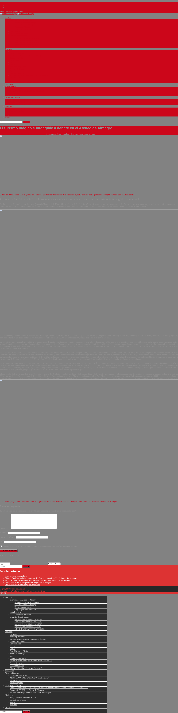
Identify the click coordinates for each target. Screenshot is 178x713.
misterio (85, 195)
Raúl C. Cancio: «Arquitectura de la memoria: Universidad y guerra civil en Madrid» (37, 580)
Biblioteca (8, 106)
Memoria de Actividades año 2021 (26, 45)
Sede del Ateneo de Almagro (24, 25)
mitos (91, 195)
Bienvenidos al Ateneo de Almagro (21, 20)
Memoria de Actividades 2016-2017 (27, 38)
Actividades (14, 195)
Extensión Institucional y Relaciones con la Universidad (29, 75)
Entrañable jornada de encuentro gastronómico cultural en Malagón (92, 501)
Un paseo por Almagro (22, 27)
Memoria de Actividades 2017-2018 (27, 40)
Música (12, 65)
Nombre (4, 533)
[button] (5, 564)
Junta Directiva (15, 31)
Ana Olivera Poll (59, 195)
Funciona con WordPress (10, 591)
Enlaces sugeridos (16, 95)
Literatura (13, 51)
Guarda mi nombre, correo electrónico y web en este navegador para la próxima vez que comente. (40, 546)
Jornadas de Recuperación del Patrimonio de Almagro (28, 104)
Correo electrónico (8, 537)
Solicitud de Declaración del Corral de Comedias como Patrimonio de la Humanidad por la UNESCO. (45, 100)
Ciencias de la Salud (16, 58)
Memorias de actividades (18, 36)
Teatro (12, 62)
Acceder (7, 118)
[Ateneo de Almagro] (17, 14)
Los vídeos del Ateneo (17, 89)
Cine (11, 71)
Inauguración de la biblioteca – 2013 (22, 109)
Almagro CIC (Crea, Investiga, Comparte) (24, 82)
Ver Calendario (53, 564)
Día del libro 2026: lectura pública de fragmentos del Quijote (28, 582)
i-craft (27, 591)
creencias (70, 195)
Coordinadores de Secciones (19, 34)
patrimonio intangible (102, 195)
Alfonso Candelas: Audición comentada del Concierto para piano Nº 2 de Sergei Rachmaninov (41, 578)
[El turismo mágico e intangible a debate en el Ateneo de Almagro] (72, 193)
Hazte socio (9, 84)
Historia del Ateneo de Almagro (25, 23)
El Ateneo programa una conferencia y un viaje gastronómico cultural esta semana (32, 501)
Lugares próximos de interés (24, 29)
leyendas (78, 195)
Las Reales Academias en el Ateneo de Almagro (26, 56)
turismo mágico (117, 195)
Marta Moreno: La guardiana (16, 576)
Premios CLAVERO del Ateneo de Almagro (25, 102)
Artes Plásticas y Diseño (18, 67)
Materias (12, 113)
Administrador (128, 195)
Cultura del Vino (15, 78)
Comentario (5, 528)
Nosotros (8, 18)
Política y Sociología (17, 69)
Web (2, 542)
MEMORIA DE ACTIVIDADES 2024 (28, 47)
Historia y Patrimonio (17, 54)
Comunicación (14, 60)
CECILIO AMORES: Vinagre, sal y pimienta (22, 585)
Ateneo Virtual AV (11, 86)
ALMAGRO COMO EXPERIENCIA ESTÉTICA (27, 91)
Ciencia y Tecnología (17, 73)
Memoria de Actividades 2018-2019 (27, 42)
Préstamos (13, 115)
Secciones (8, 49)
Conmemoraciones (16, 80)
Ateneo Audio (14, 93)
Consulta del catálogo (17, 111)
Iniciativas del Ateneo (12, 97)
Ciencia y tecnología (27, 195)
